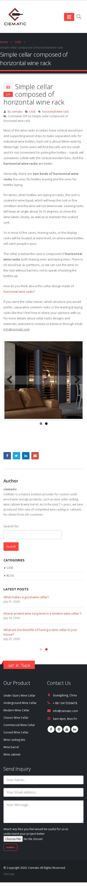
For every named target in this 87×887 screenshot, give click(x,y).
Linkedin (74, 729)
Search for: (11, 526)
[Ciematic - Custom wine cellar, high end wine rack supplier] (15, 16)
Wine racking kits (14, 739)
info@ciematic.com (65, 711)
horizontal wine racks (18, 291)
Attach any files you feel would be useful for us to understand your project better (35, 831)
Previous (11, 380)
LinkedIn (25, 455)
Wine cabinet (11, 754)
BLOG (10, 576)
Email (35, 455)
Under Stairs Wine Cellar (19, 695)
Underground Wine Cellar (20, 703)
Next (75, 380)
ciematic (17, 111)
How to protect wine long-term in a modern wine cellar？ (42, 613)
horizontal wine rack (55, 111)
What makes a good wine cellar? (26, 597)
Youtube (66, 729)
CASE (32, 111)
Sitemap (8, 874)
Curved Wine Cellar (16, 732)
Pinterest (58, 729)
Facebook (7, 455)
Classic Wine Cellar (16, 717)
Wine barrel (11, 747)
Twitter (16, 455)
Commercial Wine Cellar (19, 725)
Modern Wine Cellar (16, 710)
